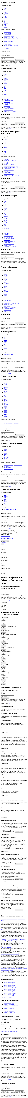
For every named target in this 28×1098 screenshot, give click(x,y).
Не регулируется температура (11, 303)
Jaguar (5, 453)
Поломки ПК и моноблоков (11, 1005)
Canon (5, 340)
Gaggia (5, 280)
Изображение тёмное (9, 103)
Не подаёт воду (7, 306)
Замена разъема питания (10, 160)
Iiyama (5, 94)
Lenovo (5, 19)
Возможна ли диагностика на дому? (10, 954)
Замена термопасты (9, 41)
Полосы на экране (8, 100)
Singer (5, 449)
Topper (5, 384)
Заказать (3, 620)
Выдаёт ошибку (8, 304)
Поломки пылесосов (9, 1011)
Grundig (6, 222)
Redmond (6, 404)
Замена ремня (7, 467)
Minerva (6, 458)
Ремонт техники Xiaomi (10, 987)
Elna (5, 455)
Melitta (5, 286)
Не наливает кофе (8, 302)
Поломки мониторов (9, 1004)
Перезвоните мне (19, 59)
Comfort (6, 454)
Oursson (6, 288)
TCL (5, 204)
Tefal (5, 396)
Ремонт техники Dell (9, 994)
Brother (5, 450)
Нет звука (6, 48)
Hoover (5, 407)
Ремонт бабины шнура (9, 421)
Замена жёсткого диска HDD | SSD (12, 38)
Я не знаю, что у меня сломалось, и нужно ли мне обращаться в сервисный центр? (13, 940)
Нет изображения (8, 237)
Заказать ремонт (19, 831)
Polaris (5, 412)
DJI (4, 503)
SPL (5, 499)
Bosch (5, 274)
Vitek (5, 402)
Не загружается (7, 33)
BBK (5, 225)
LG (4, 21)
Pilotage (5, 495)
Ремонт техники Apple (9, 990)
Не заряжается (7, 34)
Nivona (5, 292)
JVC (5, 224)
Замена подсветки (8, 110)
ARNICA (6, 389)
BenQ (5, 87)
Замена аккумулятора (9, 36)
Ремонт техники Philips (9, 985)
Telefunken (6, 228)
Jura (5, 282)
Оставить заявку (5, 594)
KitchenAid (6, 283)
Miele (5, 290)
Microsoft (6, 23)
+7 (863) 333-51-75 (5, 536)
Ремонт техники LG (9, 986)
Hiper (5, 342)
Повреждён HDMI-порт (10, 111)
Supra (5, 226)
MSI (5, 24)
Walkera (5, 501)
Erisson (5, 278)
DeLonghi (6, 275)
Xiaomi (5, 12)
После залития (7, 44)
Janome (5, 451)
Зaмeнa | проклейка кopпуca (11, 510)
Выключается (7, 106)
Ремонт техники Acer (9, 997)
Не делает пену (7, 311)
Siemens (6, 295)
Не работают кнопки (9, 108)
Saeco (5, 287)
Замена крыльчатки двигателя (11, 423)
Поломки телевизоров (9, 1007)
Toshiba (5, 209)
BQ (4, 212)
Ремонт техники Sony (9, 982)
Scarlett (5, 410)
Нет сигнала (7, 102)
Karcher (5, 408)
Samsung (6, 13)
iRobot (5, 399)
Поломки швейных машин (10, 1012)
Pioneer (5, 210)
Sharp (5, 201)
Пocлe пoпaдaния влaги (10, 509)
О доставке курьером (6, 947)
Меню (2, 544)
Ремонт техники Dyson (9, 989)
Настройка (6, 466)
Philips (5, 80)
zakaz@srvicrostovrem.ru (7, 538)
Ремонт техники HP (9, 996)
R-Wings (6, 496)
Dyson (5, 385)
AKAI (5, 218)
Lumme (5, 416)
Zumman (6, 387)
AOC (5, 82)
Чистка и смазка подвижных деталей (13, 465)
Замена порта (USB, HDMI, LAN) (12, 37)
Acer (5, 10)
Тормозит (6, 42)
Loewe (5, 220)
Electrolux (6, 400)
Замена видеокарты (9, 46)
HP (4, 14)
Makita (5, 411)
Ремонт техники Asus (9, 991)
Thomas (5, 391)
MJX (5, 500)
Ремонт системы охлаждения (11, 45)
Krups (5, 284)
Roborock (6, 393)
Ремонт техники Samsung (10, 983)
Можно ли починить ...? (7, 929)
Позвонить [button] (3, 542)
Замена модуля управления (10, 307)
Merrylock (6, 457)
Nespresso (6, 291)
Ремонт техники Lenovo (10, 993)
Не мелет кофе (7, 310)
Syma (5, 497)
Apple (5, 8)
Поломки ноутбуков (9, 1003)
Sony (5, 20)
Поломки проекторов (9, 1009)
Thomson (6, 202)
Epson (5, 341)
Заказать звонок (5, 541)
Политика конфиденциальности (9, 1031)
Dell (5, 25)
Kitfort (5, 383)
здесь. (10, 65)
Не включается (7, 32)
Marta (5, 395)
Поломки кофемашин (9, 1008)
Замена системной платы (10, 241)
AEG (5, 272)
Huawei (5, 16)
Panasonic (6, 216)
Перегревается (7, 40)
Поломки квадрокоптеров (10, 1013)
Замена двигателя (8, 469)
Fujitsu (5, 27)
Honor (5, 17)
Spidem (5, 294)
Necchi (5, 460)
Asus (5, 9)
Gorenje (5, 414)
